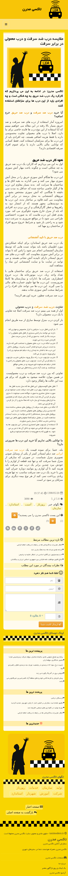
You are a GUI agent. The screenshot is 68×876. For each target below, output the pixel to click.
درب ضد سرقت (42, 112)
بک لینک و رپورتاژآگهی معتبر (54, 868)
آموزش (44, 793)
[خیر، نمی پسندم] (53, 521)
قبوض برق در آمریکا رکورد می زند (49, 673)
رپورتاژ (41, 504)
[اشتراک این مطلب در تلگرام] (38, 528)
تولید (59, 787)
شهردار (31, 793)
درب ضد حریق (20, 112)
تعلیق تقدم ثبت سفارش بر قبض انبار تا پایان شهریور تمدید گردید (37, 703)
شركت (57, 793)
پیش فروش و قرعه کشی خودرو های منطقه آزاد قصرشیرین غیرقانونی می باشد (35, 679)
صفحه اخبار (33, 806)
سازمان (57, 508)
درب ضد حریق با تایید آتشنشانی (45, 237)
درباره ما (62, 863)
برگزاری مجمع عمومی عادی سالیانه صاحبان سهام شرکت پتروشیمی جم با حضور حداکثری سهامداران (36, 658)
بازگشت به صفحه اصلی (20, 812)
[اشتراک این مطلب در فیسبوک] (32, 528)
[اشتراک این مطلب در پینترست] (19, 528)
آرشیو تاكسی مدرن (58, 873)
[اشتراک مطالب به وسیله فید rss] (7, 528)
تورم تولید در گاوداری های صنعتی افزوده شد (45, 708)
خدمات (33, 787)
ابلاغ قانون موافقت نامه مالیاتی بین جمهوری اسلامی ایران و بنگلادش (36, 559)
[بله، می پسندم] (15, 515)
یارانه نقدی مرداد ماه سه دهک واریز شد (46, 550)
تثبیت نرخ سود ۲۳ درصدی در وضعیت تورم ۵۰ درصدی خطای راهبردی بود (35, 666)
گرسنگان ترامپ (57, 698)
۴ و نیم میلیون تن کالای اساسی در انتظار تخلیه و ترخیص (40, 554)
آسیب (28, 504)
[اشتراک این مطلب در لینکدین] (13, 528)
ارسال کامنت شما (50, 624)
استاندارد (14, 504)
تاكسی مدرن (31, 9)
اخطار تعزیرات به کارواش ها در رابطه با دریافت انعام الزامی (39, 545)
